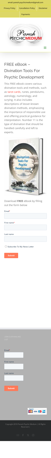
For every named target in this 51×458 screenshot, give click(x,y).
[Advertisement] (25, 291)
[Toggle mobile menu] (45, 47)
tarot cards (14, 91)
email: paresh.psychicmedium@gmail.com (25, 2)
